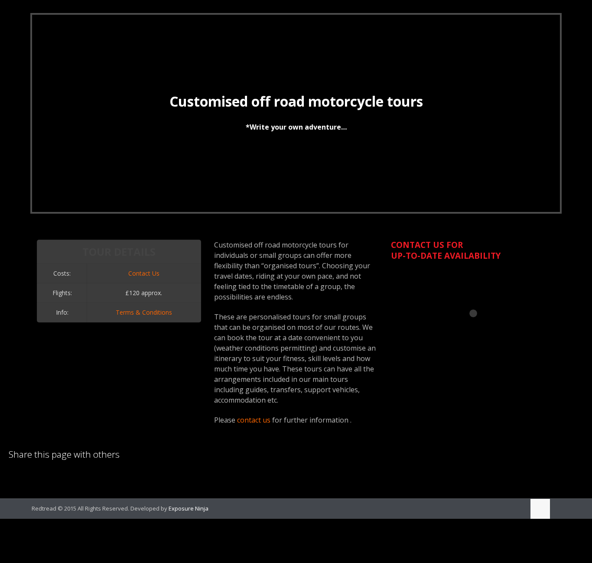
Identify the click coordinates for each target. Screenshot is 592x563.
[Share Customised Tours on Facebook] (29, 477)
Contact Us (143, 273)
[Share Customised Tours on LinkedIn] (15, 477)
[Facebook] (505, 508)
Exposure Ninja (188, 508)
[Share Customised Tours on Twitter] (44, 477)
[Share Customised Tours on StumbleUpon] (74, 477)
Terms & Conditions (144, 312)
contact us (253, 420)
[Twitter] (517, 508)
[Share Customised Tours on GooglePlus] (88, 477)
